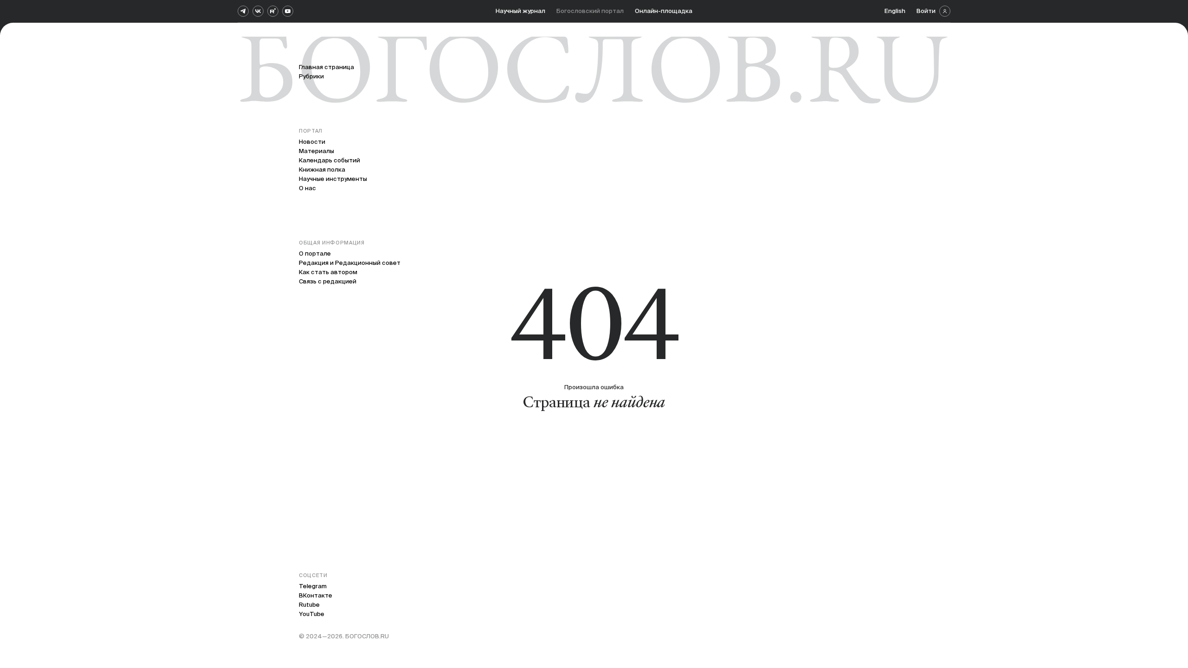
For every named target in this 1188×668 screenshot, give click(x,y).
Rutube (309, 604)
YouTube (311, 613)
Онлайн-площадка (663, 10)
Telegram (313, 586)
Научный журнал (520, 10)
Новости (312, 141)
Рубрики (311, 76)
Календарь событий (329, 160)
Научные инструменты (333, 178)
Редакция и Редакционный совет (349, 262)
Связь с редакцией (327, 281)
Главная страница (326, 67)
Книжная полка (322, 169)
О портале (315, 253)
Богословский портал (590, 10)
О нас (307, 188)
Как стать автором (328, 272)
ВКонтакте (315, 595)
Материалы (316, 151)
